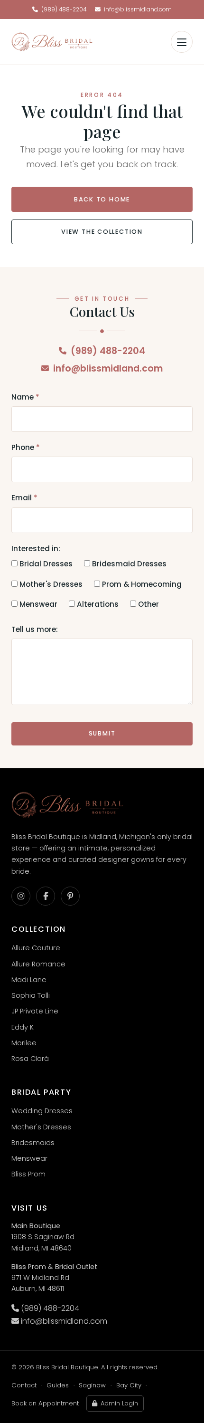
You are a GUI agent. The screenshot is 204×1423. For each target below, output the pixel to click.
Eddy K (22, 1027)
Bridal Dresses (45, 564)
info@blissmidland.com (138, 9)
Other (147, 604)
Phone (25, 447)
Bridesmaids (33, 1142)
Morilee (24, 1043)
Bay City (128, 1385)
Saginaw (92, 1385)
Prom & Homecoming (141, 584)
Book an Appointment (45, 1403)
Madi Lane (28, 979)
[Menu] (182, 42)
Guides (57, 1385)
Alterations (97, 604)
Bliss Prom (28, 1174)
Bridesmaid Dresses (128, 564)
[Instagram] (20, 896)
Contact (24, 1385)
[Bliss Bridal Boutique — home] (52, 42)
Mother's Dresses (50, 584)
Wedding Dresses (42, 1111)
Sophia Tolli (30, 995)
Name (25, 397)
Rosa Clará (30, 1058)
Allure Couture (35, 948)
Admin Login (119, 1403)
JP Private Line (34, 1011)
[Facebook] (45, 896)
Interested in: (35, 549)
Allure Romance (38, 964)
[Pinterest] (70, 896)
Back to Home (102, 199)
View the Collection (102, 232)
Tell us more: (34, 629)
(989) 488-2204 (63, 9)
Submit (102, 733)
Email (24, 498)
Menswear (37, 604)
